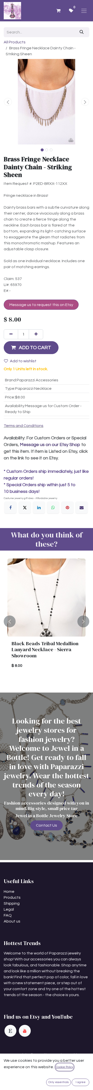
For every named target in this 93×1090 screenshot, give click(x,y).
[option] (46, 622)
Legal (9, 909)
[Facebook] (10, 507)
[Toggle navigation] (84, 10)
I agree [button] (81, 1082)
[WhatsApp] (53, 507)
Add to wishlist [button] (23, 361)
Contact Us (46, 825)
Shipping (12, 903)
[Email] (82, 507)
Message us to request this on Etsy (41, 305)
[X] (25, 507)
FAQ (8, 915)
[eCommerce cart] (58, 10)
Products (12, 897)
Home (9, 892)
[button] (8, 102)
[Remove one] (11, 334)
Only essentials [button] (58, 1082)
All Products (15, 42)
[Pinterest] (67, 507)
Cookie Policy (64, 1067)
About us (12, 921)
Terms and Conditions (23, 426)
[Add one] (36, 334)
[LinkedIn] (39, 507)
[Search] (81, 32)
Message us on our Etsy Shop (50, 444)
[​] (10, 1031)
